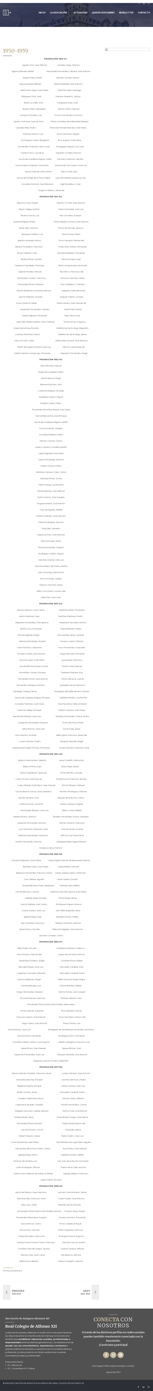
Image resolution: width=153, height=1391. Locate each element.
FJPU (118, 1372)
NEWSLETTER (126, 12)
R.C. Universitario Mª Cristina (21, 1368)
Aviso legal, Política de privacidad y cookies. (113, 1366)
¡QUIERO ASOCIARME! (103, 12)
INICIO (42, 12)
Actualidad (80, 12)
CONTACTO (144, 12)
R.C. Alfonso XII (15, 1365)
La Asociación (58, 12)
